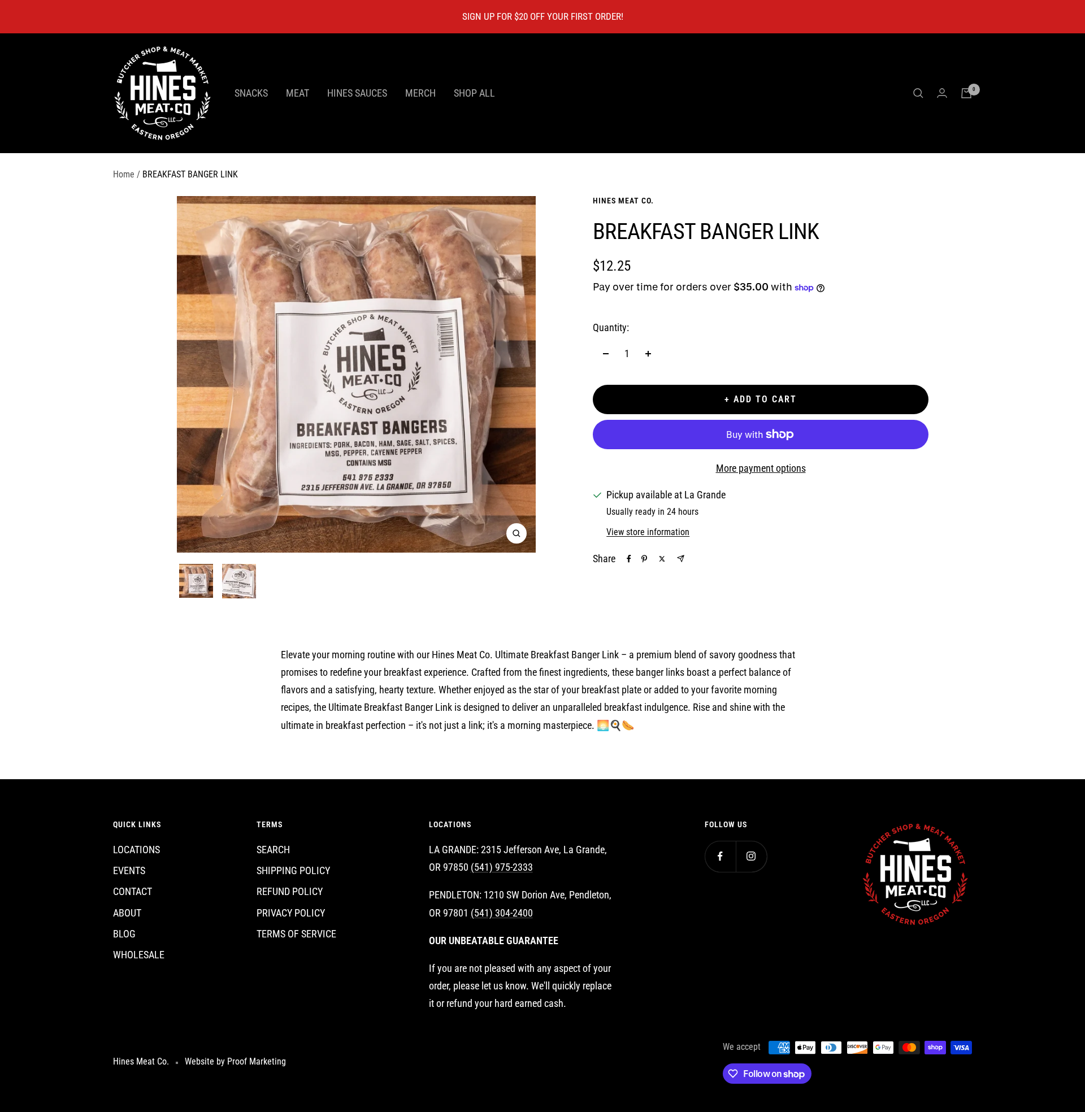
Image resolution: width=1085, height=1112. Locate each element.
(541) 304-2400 (502, 913)
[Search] (918, 93)
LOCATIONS (136, 849)
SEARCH (273, 849)
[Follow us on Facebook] (720, 856)
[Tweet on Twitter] (662, 559)
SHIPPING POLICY (293, 870)
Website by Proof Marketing (235, 1061)
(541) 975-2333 (502, 867)
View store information (647, 532)
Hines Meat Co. (623, 200)
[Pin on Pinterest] (644, 559)
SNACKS (251, 93)
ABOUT (127, 913)
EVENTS (129, 870)
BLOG (124, 934)
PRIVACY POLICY (291, 913)
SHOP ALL (474, 93)
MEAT (297, 93)
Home (123, 174)
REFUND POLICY (290, 891)
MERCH (420, 93)
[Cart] (966, 93)
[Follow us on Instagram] (751, 856)
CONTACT (132, 891)
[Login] (942, 93)
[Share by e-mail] (680, 558)
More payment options (761, 468)
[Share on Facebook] (629, 559)
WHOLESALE (138, 955)
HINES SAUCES (357, 93)
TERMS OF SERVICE (296, 934)
